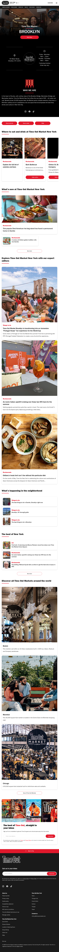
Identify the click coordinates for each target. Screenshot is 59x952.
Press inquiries (5, 895)
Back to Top (31, 851)
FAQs (3, 935)
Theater (33, 906)
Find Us (26, 7)
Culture (33, 904)
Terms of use (5, 906)
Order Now (38, 7)
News (33, 895)
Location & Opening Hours (8, 927)
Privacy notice (5, 898)
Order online (35, 177)
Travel (33, 909)
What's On (21, 7)
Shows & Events (6, 924)
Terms (22, 840)
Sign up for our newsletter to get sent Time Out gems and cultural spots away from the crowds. (26, 831)
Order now (4, 932)
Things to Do (35, 898)
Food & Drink (14, 7)
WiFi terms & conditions (8, 909)
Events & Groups (5, 7)
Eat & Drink (5, 921)
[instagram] (25, 111)
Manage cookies (6, 915)
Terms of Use (26, 878)
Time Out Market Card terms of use (10, 912)
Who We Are (32, 7)
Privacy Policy (28, 840)
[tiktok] (33, 111)
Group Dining (5, 930)
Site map (4, 941)
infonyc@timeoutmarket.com (39, 916)
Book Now (29, 37)
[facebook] (29, 111)
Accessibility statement (7, 904)
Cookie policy (5, 901)
